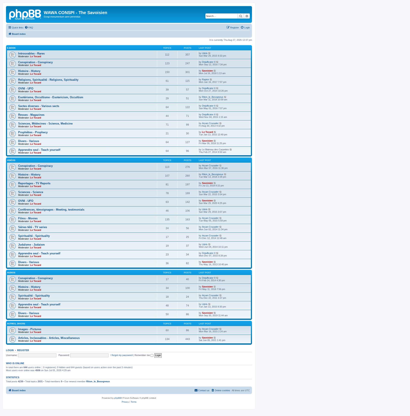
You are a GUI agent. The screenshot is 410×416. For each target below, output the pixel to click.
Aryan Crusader (210, 123)
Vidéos (11, 160)
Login (10, 350)
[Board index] (25, 14)
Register (23, 350)
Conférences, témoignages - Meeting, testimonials (51, 209)
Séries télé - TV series (32, 227)
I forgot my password (122, 355)
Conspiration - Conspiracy (35, 62)
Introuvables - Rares (31, 53)
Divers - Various (28, 141)
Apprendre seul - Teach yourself (39, 149)
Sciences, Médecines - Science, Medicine (45, 123)
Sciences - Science (30, 192)
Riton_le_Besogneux (212, 97)
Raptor (205, 79)
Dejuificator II (208, 62)
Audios (11, 272)
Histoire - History (29, 71)
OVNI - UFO (25, 88)
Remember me (143, 355)
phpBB (117, 398)
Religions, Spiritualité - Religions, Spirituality (48, 79)
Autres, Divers (16, 323)
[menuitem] (29, 27)
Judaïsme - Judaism (31, 244)
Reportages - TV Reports (34, 183)
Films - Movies (28, 218)
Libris (205, 53)
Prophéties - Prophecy (33, 132)
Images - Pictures (29, 329)
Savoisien (207, 70)
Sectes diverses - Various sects (38, 106)
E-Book (11, 48)
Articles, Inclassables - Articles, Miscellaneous (49, 338)
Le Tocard (35, 56)
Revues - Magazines (31, 114)
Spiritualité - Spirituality (34, 235)
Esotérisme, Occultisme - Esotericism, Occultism (50, 97)
